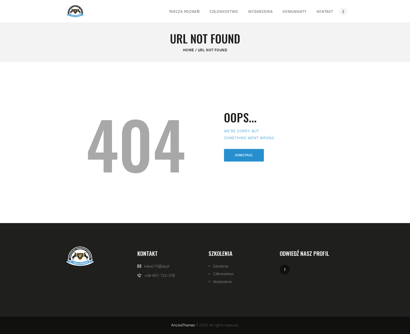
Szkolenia (220, 266)
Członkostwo (223, 273)
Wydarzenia (222, 281)
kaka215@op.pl (156, 266)
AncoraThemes (183, 325)
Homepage (244, 155)
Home (188, 49)
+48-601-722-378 (159, 275)
